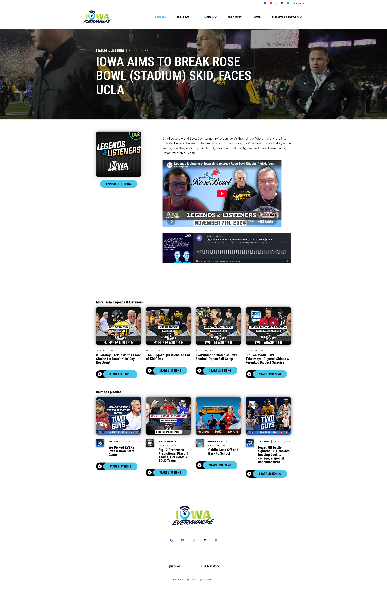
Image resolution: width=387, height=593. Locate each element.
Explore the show (118, 184)
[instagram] (276, 3)
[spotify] (287, 3)
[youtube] (271, 3)
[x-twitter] (282, 3)
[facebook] (265, 3)
